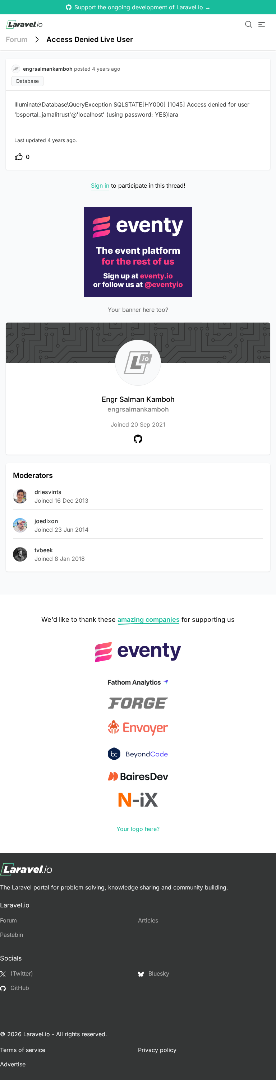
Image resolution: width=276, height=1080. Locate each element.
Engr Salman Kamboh (138, 404)
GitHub (19, 987)
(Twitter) (21, 973)
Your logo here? (138, 828)
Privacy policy (157, 1049)
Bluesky (158, 973)
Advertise (13, 1064)
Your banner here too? (138, 309)
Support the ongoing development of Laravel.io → (142, 7)
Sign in (100, 185)
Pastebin (11, 934)
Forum (17, 39)
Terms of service (22, 1049)
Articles (148, 920)
